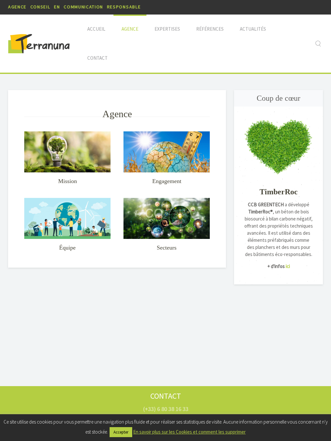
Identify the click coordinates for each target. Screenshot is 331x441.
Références (210, 29)
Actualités (253, 29)
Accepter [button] (120, 432)
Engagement (166, 181)
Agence (130, 29)
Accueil (96, 29)
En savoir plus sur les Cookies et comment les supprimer (189, 432)
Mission (67, 181)
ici (287, 266)
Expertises (167, 29)
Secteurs (166, 247)
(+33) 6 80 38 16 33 (165, 409)
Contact (97, 58)
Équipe (67, 247)
